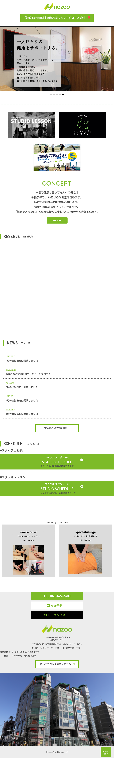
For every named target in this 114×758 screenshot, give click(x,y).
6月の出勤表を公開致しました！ (22, 413)
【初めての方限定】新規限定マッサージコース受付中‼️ (57, 18)
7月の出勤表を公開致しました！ (22, 400)
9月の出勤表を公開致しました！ (22, 360)
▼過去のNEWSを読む (55, 428)
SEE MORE (57, 220)
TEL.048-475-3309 (57, 596)
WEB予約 (57, 605)
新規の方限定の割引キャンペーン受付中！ (28, 374)
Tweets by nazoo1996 (57, 522)
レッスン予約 (57, 615)
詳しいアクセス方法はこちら (55, 664)
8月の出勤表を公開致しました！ (22, 387)
